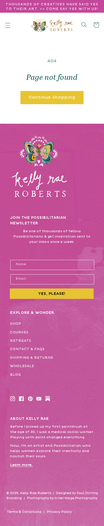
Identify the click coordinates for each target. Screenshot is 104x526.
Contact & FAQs (27, 349)
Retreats (20, 341)
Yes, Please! (51, 294)
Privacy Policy (59, 512)
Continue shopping (52, 97)
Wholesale (22, 366)
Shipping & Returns (31, 358)
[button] (8, 25)
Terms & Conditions (24, 512)
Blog (15, 375)
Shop (15, 324)
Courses (19, 332)
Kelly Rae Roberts (35, 493)
